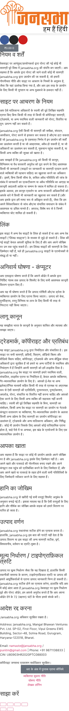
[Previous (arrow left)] (3, 709)
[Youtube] (23, 39)
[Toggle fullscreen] (10, 704)
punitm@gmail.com (13, 650)
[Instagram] (13, 39)
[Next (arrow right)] (10, 709)
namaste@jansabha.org (25, 646)
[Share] (17, 704)
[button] (34, 34)
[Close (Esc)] (25, 704)
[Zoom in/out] (3, 704)
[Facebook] (4, 39)
